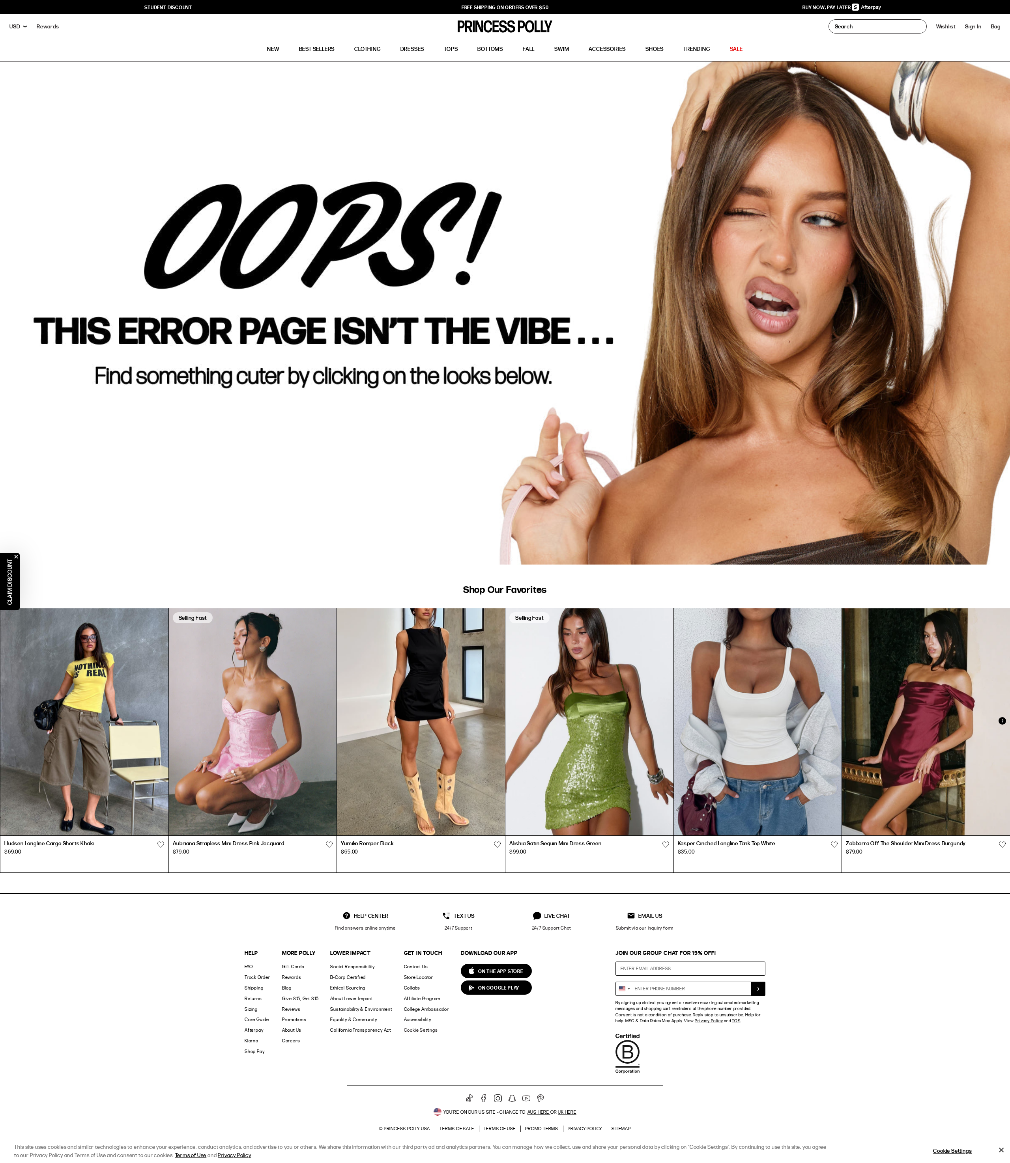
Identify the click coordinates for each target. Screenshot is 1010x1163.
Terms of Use (500, 1128)
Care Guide (257, 1019)
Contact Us (416, 966)
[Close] (1001, 1150)
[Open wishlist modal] (161, 844)
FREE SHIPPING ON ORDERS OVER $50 (505, 7)
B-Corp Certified (348, 977)
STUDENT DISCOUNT (168, 7)
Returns (253, 998)
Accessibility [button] (417, 1019)
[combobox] (624, 988)
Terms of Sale (457, 1128)
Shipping (254, 988)
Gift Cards (293, 966)
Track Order (257, 977)
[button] (996, 26)
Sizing (251, 1009)
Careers (291, 1041)
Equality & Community (353, 1019)
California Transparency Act (360, 1030)
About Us (291, 1030)
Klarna (251, 1041)
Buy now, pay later (827, 7)
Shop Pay (254, 1051)
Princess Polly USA (407, 1128)
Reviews (291, 1009)
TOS (736, 1020)
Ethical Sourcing (347, 988)
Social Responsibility (352, 966)
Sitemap (621, 1128)
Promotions (294, 1019)
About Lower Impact (351, 998)
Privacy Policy (709, 1020)
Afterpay (254, 1030)
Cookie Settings (421, 1030)
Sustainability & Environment (361, 1009)
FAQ (248, 966)
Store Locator (418, 977)
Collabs (412, 988)
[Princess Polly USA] (505, 26)
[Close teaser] (16, 556)
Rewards (291, 977)
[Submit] (758, 989)
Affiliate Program (422, 998)
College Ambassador (426, 1009)
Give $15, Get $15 (300, 998)
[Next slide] (1002, 721)
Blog (287, 988)
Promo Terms (541, 1128)
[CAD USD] (18, 26)
